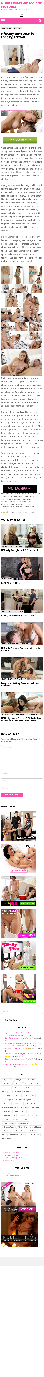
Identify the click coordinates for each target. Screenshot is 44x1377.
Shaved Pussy (24, 504)
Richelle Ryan (33, 714)
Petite (17, 1119)
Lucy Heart (7, 579)
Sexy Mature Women (13, 1176)
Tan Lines (14, 1135)
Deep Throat (35, 494)
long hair (7, 501)
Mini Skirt (23, 1115)
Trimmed (7, 1139)
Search (40, 21)
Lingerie (27, 499)
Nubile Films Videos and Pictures (21, 5)
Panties (17, 501)
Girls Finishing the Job (26, 1100)
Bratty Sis (6, 611)
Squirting (7, 507)
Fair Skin (18, 496)
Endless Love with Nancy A (15, 1049)
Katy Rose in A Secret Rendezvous (18, 1064)
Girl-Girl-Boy (29, 1096)
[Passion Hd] (19, 1247)
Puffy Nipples (9, 1123)
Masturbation (20, 1111)
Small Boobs (36, 1127)
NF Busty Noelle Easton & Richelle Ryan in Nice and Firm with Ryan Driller (21, 719)
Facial (18, 1092)
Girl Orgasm (30, 496)
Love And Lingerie (10, 583)
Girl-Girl (18, 1096)
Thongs (18, 507)
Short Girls (23, 1127)
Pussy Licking (9, 504)
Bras (25, 494)
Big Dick (32, 1080)
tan (5, 1135)
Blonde (6, 494)
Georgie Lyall (8, 546)
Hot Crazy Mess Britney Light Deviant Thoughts (23, 1054)
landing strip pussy (11, 1107)
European (7, 1092)
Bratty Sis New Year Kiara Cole (17, 615)
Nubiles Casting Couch (13, 1158)
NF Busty (20, 546)
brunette (7, 1088)
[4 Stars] (6, 512)
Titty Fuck (29, 507)
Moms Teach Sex (11, 1155)
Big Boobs (21, 1080)
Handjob (18, 499)
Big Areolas (8, 1080)
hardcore (19, 1103)
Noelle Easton (18, 714)
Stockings (7, 1131)
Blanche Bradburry (10, 644)
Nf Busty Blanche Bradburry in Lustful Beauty (21, 649)
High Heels (31, 1103)
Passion (27, 501)
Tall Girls (33, 1131)
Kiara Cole (18, 611)
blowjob (16, 494)
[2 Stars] (3, 512)
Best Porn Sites (11, 1020)
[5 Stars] (7, 512)
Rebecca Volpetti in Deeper (15, 1059)
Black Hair (7, 1084)
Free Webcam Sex (12, 1152)
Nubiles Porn (9, 1160)
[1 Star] (2, 512)
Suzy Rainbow (20, 679)
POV (25, 1119)
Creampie (19, 1088)
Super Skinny (21, 1131)
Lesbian (26, 1107)
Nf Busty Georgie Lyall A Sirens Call (19, 550)
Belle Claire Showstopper (14, 1038)
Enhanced (7, 496)
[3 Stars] (4, 512)
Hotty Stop (9, 1173)
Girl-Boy (7, 499)
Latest (22, 16)
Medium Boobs (9, 1115)
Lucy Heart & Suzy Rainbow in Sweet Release (20, 684)
